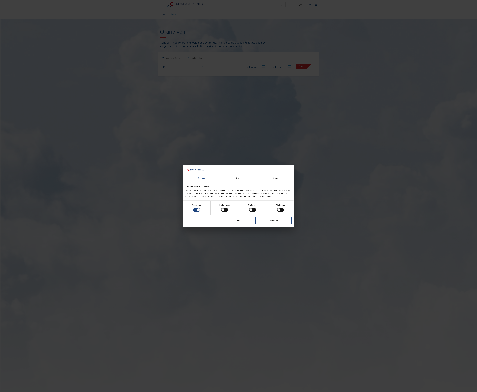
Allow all (274, 220)
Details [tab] (239, 178)
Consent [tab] (201, 178)
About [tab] (275, 178)
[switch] (224, 210)
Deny (238, 220)
